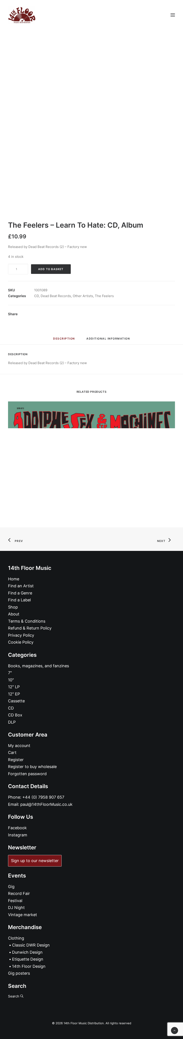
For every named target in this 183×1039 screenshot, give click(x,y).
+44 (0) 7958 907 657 (43, 797)
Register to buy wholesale (32, 766)
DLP (12, 722)
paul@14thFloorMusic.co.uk (46, 804)
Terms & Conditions (26, 621)
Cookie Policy (20, 642)
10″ (11, 680)
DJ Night (16, 907)
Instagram (17, 835)
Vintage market (22, 914)
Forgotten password (27, 773)
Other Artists (83, 296)
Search (14, 996)
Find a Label (19, 600)
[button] (172, 15)
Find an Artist (21, 586)
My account (19, 745)
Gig (11, 886)
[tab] (108, 340)
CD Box (15, 715)
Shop (13, 607)
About (13, 614)
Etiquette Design (27, 959)
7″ (10, 672)
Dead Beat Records (56, 296)
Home (13, 579)
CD (36, 296)
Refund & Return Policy (30, 628)
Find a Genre (20, 593)
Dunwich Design (27, 952)
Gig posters (19, 973)
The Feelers (104, 296)
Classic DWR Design (31, 945)
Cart (12, 752)
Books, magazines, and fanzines (38, 665)
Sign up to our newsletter (35, 860)
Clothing (16, 938)
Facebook (17, 827)
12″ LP (14, 686)
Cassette (16, 701)
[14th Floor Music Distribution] (21, 15)
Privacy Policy (21, 635)
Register (16, 759)
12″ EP (14, 694)
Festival (15, 900)
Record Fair (19, 893)
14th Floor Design (29, 966)
